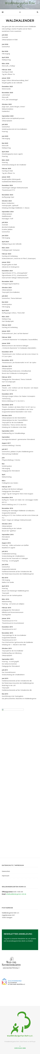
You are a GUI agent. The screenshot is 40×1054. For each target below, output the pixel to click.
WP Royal (32, 1041)
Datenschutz (6, 871)
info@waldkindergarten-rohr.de (16, 894)
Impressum (5, 876)
